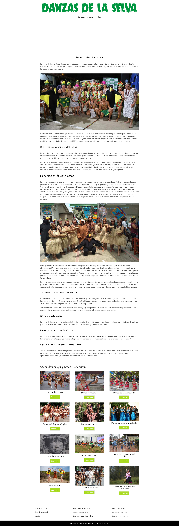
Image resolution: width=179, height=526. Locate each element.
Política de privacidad (41, 512)
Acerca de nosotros (40, 508)
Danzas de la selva (85, 17)
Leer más (54, 397)
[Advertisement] (89, 36)
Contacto (37, 516)
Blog (99, 17)
